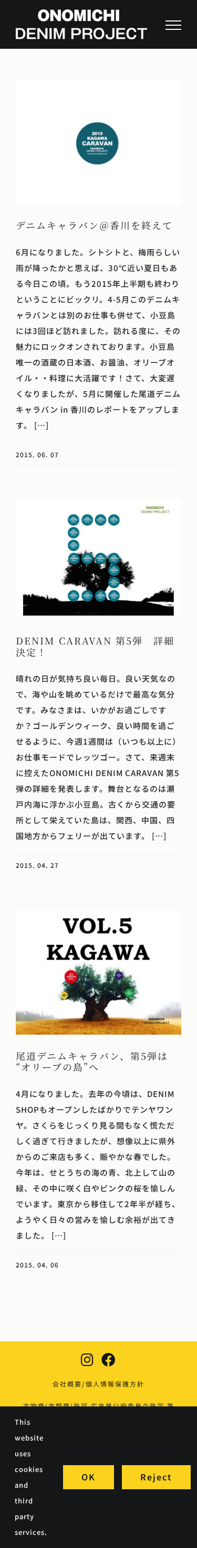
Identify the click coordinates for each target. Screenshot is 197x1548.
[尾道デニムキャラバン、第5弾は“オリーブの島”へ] (98, 972)
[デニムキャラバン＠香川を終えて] (98, 142)
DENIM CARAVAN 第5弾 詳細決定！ (95, 646)
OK (88, 1476)
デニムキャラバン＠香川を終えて (94, 225)
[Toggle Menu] (173, 25)
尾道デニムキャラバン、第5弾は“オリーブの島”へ (92, 1061)
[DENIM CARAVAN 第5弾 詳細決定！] (98, 559)
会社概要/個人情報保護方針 (98, 1383)
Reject (156, 1476)
